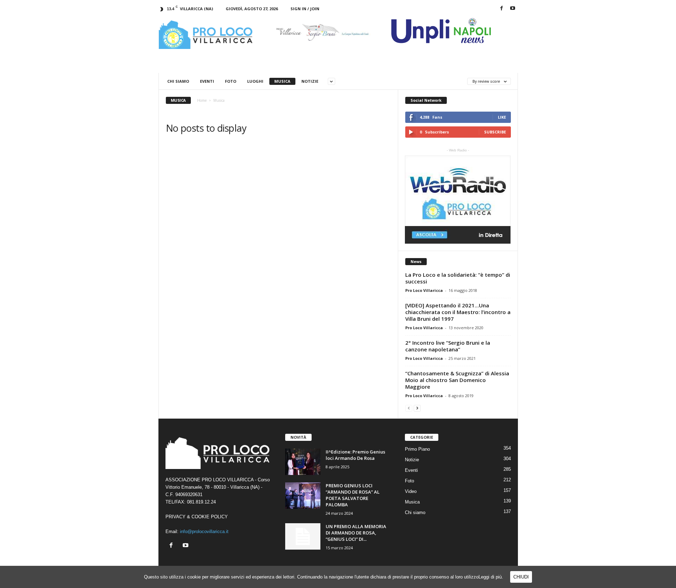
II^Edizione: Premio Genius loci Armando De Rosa (355, 455)
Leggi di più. (490, 577)
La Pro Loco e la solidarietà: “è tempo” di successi (457, 278)
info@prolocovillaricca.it (204, 531)
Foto (230, 81)
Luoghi (255, 81)
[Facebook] (501, 9)
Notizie (309, 81)
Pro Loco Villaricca (424, 290)
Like (502, 117)
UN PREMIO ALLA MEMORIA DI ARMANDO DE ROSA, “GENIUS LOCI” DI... (356, 532)
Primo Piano (417, 449)
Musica (282, 81)
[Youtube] (512, 9)
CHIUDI (521, 577)
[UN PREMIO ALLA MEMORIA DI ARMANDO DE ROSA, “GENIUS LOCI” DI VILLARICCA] (302, 536)
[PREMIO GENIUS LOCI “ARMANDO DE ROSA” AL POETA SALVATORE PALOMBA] (302, 495)
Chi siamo (178, 81)
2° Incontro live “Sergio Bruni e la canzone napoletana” (447, 346)
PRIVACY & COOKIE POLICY (196, 516)
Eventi (207, 81)
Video (411, 491)
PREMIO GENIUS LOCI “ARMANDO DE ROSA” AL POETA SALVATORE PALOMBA (353, 495)
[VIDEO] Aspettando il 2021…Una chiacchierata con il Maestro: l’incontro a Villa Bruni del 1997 (458, 312)
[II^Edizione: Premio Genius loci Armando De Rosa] (302, 462)
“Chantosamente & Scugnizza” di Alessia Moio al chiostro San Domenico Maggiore (457, 380)
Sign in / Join (304, 8)
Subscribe (495, 132)
